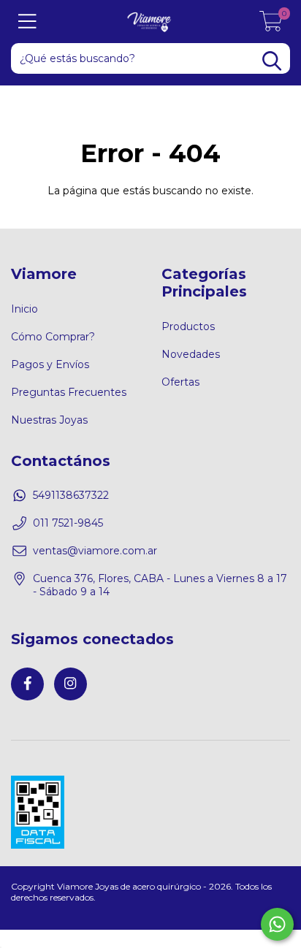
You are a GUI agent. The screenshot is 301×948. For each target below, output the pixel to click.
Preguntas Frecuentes (68, 392)
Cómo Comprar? (53, 336)
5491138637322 (71, 495)
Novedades (190, 354)
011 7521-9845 (68, 523)
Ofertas (180, 382)
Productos (188, 326)
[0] (271, 25)
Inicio (24, 309)
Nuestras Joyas (49, 420)
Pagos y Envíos (50, 364)
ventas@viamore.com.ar (95, 550)
